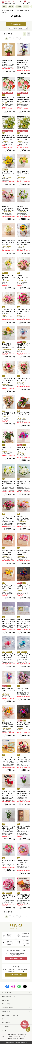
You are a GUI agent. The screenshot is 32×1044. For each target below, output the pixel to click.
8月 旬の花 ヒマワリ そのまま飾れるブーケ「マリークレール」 (23, 242)
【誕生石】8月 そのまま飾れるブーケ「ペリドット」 (8, 277)
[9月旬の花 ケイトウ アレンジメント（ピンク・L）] (23, 298)
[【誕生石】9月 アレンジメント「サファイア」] (23, 436)
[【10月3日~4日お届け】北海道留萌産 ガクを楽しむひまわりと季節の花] (23, 122)
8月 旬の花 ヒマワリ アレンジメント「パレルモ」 (8, 173)
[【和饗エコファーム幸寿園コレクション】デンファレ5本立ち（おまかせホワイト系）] (8, 815)
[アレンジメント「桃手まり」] (8, 849)
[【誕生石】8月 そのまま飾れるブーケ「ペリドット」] (8, 264)
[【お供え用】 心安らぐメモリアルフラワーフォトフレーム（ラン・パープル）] (8, 608)
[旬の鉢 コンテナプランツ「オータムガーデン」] (23, 402)
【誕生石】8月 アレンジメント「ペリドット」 (23, 173)
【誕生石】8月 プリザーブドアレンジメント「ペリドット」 (8, 242)
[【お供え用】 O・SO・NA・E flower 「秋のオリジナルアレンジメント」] (23, 505)
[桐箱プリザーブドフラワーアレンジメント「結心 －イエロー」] (8, 574)
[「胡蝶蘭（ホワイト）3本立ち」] (8, 49)
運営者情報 (14, 1034)
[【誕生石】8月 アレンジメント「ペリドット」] (23, 161)
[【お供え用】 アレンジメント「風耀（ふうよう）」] (8, 471)
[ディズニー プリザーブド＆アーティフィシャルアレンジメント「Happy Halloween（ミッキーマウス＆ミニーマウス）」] (23, 574)
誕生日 (4, 6)
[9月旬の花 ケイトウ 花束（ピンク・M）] (23, 367)
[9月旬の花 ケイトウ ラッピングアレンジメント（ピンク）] (8, 298)
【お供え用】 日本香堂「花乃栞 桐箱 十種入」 (23, 828)
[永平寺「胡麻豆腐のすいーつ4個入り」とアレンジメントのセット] (23, 884)
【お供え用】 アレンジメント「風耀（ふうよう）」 (8, 483)
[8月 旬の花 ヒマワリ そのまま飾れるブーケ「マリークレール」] (23, 230)
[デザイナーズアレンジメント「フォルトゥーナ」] (8, 505)
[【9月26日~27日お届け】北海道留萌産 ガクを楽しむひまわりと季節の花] (8, 122)
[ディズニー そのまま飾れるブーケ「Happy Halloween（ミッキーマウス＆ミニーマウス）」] (23, 712)
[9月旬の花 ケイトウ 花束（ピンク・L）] (8, 402)
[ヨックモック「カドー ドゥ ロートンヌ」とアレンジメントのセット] (8, 746)
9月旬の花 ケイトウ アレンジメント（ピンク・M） (23, 277)
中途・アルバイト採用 (19, 1038)
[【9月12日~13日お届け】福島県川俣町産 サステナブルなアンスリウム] (8, 84)
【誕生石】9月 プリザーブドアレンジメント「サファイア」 (23, 345)
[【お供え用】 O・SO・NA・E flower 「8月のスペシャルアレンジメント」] (23, 195)
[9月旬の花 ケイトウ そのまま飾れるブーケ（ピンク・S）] (8, 367)
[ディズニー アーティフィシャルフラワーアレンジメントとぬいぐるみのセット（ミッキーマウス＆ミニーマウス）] (8, 781)
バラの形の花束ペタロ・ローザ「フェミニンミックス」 (23, 862)
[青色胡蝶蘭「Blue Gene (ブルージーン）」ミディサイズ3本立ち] (23, 49)
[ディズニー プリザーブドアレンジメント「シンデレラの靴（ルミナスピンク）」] (8, 643)
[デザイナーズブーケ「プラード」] (23, 677)
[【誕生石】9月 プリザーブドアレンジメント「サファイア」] (23, 333)
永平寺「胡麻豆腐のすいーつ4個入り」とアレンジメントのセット (23, 896)
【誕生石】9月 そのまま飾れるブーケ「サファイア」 (8, 690)
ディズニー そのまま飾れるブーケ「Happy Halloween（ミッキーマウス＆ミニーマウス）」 (23, 726)
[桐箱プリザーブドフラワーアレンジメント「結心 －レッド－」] (8, 539)
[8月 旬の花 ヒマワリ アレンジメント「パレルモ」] (8, 161)
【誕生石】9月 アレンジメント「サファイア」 (23, 449)
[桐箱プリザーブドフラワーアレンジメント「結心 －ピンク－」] (23, 539)
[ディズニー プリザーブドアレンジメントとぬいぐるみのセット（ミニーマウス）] (23, 746)
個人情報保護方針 (22, 1034)
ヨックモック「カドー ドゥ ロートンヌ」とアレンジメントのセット (8, 759)
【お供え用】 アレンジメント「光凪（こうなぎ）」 (23, 483)
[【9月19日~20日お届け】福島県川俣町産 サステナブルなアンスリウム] (23, 84)
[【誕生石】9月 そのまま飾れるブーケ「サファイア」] (8, 677)
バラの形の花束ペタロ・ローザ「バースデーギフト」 (8, 896)
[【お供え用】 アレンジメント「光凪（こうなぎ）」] (23, 471)
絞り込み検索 (17, 24)
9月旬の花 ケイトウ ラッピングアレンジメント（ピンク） (8, 311)
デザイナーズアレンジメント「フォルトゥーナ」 (8, 518)
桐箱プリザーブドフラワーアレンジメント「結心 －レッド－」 (8, 552)
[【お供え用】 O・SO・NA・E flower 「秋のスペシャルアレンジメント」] (8, 333)
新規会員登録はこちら (16, 958)
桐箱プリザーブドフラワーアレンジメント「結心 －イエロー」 (8, 587)
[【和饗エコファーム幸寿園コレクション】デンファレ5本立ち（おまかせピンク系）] (23, 781)
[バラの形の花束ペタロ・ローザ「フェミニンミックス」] (23, 849)
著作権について (18, 1036)
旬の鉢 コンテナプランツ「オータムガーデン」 (23, 414)
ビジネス (26, 6)
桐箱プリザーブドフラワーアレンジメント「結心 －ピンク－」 (23, 552)
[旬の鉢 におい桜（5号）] (8, 436)
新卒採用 (10, 1038)
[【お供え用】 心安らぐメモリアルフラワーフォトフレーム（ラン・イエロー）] (23, 608)
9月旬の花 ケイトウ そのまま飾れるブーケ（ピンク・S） (8, 380)
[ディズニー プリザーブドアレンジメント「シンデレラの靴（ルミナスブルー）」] (23, 643)
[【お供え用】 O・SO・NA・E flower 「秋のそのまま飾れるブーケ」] (8, 712)
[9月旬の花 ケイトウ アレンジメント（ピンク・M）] (23, 264)
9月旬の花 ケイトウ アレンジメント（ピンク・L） (23, 311)
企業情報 (8, 1034)
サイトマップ (26, 1036)
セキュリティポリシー (7, 1036)
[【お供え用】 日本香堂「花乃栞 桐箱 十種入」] (23, 815)
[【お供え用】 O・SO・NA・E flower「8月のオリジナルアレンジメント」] (8, 195)
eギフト (11, 6)
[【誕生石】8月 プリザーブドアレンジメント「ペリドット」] (8, 230)
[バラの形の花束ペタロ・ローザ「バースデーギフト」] (8, 884)
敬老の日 (18, 6)
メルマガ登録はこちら (16, 974)
